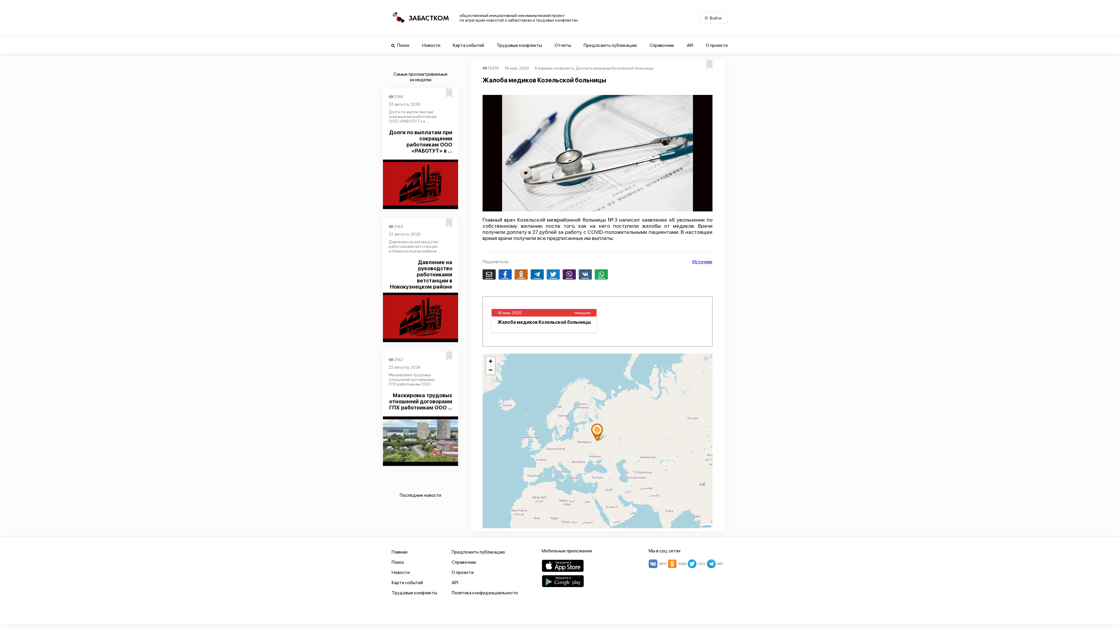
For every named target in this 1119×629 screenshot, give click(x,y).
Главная (399, 552)
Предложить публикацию (610, 45)
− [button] (490, 370)
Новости (431, 45)
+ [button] (490, 361)
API (690, 45)
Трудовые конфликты (519, 45)
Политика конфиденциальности (485, 593)
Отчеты (563, 45)
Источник (702, 261)
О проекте (717, 45)
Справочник (662, 45)
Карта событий (468, 45)
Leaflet (706, 526)
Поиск (403, 45)
